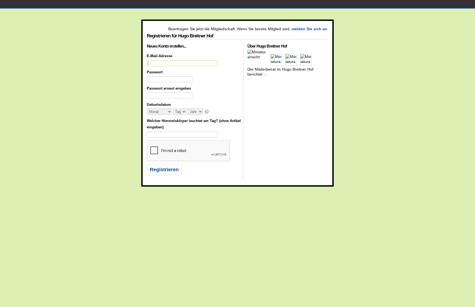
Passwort (154, 72)
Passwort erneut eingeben (169, 88)
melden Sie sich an (309, 29)
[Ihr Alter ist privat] (207, 112)
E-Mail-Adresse (159, 56)
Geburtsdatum (159, 105)
